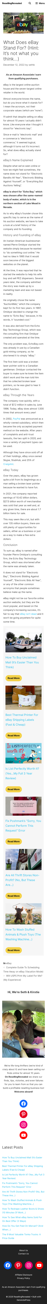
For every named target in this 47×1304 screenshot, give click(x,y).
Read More (14, 678)
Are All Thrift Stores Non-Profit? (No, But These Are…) (22, 880)
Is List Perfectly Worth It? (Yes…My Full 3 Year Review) (22, 773)
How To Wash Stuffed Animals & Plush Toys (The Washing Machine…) (23, 934)
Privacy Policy (23, 1278)
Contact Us (23, 1254)
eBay (9, 963)
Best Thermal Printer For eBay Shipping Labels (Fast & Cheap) (21, 719)
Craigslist (8, 464)
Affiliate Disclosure (23, 1275)
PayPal (16, 418)
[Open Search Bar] (30, 3)
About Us (23, 1250)
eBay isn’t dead (28, 614)
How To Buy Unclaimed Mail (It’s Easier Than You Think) (22, 662)
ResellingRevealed (12, 3)
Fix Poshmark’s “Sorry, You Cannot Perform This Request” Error (23, 825)
